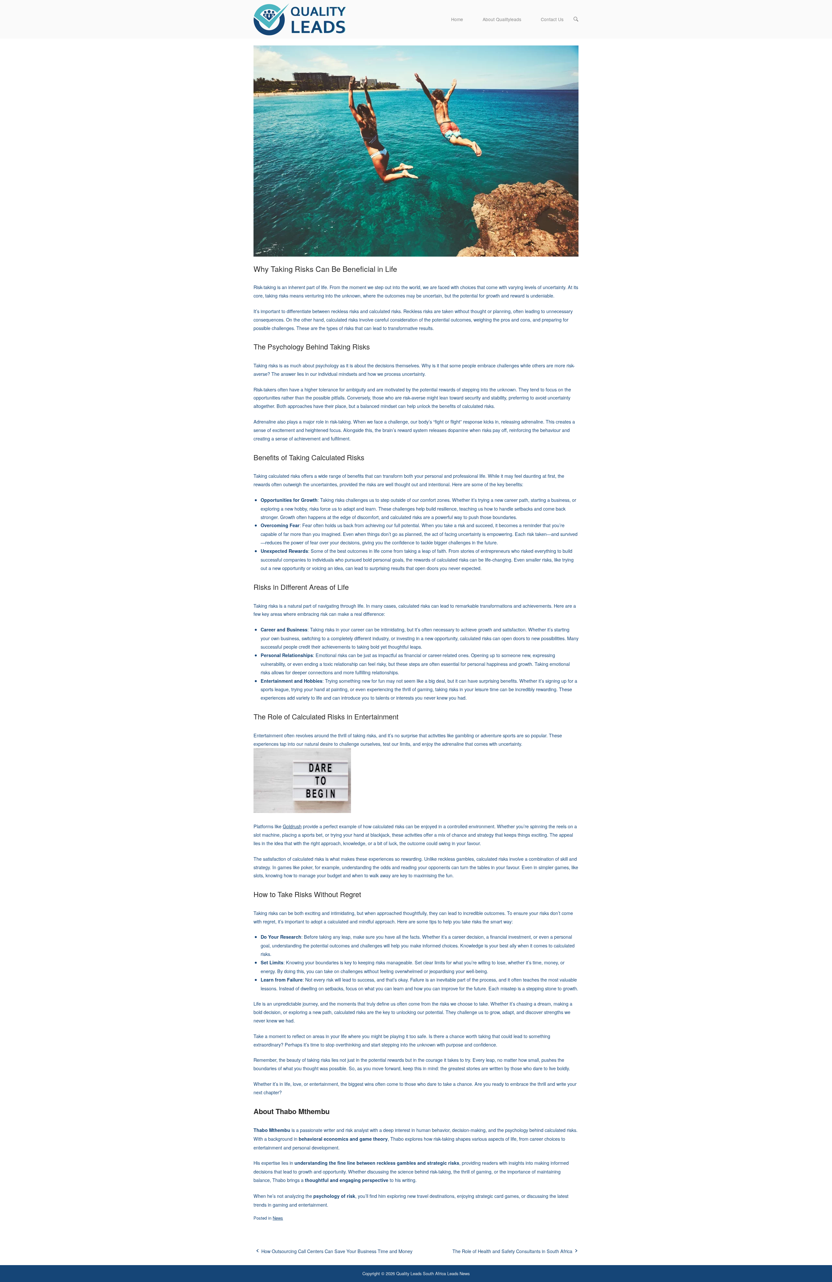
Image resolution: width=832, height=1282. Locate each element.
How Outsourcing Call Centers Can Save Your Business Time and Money (336, 1251)
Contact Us (552, 19)
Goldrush (292, 826)
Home (457, 19)
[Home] (302, 18)
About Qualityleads (502, 19)
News (278, 1218)
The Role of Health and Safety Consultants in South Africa (512, 1251)
